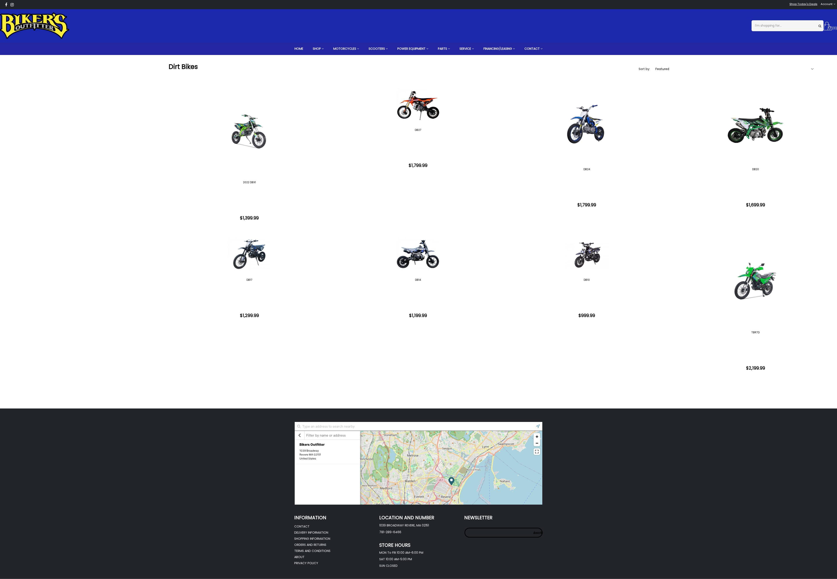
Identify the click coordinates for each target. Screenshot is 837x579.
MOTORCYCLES (345, 48)
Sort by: (644, 69)
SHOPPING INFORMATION (312, 538)
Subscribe (538, 533)
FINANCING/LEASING (498, 48)
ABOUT (299, 557)
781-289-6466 (390, 532)
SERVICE (465, 48)
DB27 (418, 130)
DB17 (249, 280)
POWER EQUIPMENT (411, 48)
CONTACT (532, 48)
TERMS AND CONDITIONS (312, 551)
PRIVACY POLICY (306, 563)
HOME (298, 48)
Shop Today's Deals (803, 4)
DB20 (755, 169)
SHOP (317, 48)
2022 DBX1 (249, 182)
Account (826, 4)
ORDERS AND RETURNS (310, 545)
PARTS (443, 48)
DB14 (418, 280)
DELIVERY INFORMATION (311, 532)
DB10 (587, 280)
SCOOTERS (377, 48)
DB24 (587, 169)
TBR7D (755, 332)
